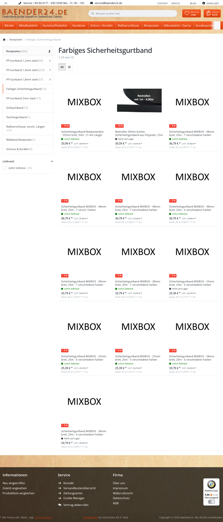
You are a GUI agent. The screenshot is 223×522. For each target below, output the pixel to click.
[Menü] (217, 480)
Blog (193, 3)
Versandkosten (43, 517)
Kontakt (163, 3)
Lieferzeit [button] (8, 161)
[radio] (62, 67)
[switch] (211, 502)
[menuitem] (10, 25)
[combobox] (132, 13)
